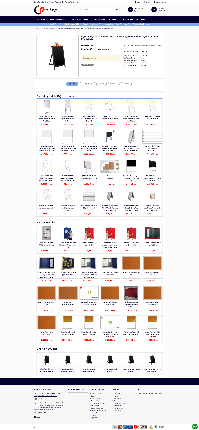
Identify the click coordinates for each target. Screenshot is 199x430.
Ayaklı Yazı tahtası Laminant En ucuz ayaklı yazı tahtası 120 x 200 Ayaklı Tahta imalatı (47, 149)
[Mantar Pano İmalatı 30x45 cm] (131, 263)
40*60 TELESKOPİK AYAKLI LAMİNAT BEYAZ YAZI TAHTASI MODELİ (68, 178)
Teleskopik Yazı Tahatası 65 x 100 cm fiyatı (152, 118)
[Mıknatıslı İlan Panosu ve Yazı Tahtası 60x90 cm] (89, 293)
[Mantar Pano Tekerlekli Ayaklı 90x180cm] (89, 323)
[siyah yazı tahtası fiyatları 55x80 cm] (110, 360)
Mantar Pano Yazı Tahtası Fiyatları (110, 177)
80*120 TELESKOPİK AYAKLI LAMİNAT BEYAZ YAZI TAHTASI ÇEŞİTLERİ (46, 178)
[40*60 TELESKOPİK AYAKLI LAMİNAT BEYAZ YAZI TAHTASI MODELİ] (68, 166)
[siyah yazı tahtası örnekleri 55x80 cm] (68, 360)
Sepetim (93, 396)
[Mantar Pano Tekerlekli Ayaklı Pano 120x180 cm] (131, 323)
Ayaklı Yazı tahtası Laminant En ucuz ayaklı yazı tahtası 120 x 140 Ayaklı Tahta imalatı (68, 149)
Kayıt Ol (138, 2)
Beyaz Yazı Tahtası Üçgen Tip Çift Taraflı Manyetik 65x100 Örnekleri (110, 208)
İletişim (136, 11)
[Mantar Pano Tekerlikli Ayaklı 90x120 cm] (68, 323)
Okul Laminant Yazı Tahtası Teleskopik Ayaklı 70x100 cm (46, 119)
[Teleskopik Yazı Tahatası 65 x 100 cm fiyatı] (152, 107)
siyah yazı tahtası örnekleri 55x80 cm (67, 370)
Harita (37, 417)
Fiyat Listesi (95, 418)
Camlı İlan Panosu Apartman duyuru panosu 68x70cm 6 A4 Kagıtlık (110, 245)
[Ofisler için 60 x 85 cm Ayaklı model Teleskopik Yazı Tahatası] (131, 107)
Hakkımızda (117, 401)
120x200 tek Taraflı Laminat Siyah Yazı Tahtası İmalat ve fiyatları (152, 178)
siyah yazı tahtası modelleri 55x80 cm (88, 370)
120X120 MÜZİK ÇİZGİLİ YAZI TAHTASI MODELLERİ (152, 148)
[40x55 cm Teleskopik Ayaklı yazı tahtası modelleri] (68, 196)
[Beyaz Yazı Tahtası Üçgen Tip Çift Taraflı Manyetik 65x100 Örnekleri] (110, 196)
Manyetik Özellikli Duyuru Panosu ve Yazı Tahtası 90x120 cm (110, 334)
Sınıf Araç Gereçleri (49, 28)
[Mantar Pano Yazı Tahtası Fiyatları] (110, 166)
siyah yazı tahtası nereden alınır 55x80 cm (152, 370)
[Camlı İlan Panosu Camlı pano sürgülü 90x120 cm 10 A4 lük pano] (89, 263)
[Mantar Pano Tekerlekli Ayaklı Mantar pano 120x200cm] (152, 323)
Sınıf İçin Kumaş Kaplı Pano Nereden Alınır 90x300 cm (131, 304)
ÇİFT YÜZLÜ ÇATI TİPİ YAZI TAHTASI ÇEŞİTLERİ (89, 177)
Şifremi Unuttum (160, 2)
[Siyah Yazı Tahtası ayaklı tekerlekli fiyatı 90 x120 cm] (131, 166)
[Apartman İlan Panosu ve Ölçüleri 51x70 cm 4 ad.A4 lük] (68, 233)
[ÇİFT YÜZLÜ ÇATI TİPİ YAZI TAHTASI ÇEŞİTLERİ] (89, 166)
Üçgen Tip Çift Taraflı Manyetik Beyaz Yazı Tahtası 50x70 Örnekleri (131, 208)
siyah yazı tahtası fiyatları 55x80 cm (110, 370)
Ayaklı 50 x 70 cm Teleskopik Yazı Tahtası (110, 118)
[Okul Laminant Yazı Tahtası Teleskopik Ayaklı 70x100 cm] (47, 107)
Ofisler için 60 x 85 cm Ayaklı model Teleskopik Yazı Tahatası (131, 119)
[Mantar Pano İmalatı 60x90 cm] (47, 293)
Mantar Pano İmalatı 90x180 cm (46, 333)
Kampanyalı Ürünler (120, 403)
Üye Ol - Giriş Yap (96, 393)
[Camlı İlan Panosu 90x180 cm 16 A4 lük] (110, 263)
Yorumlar (113, 84)
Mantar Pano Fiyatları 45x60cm (152, 274)
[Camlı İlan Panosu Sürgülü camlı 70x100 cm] (152, 233)
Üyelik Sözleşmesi (97, 408)
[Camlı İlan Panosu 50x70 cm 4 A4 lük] (89, 233)
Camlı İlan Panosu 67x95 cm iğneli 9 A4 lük (131, 244)
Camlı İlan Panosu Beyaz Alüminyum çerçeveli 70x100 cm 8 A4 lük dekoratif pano (46, 276)
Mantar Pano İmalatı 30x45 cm (131, 274)
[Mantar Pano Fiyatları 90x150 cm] (152, 293)
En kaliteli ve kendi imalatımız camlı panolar (149, 393)
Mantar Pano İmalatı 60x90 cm (46, 303)
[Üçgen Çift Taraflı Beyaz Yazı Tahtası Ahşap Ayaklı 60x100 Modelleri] (152, 196)
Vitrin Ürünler (118, 406)
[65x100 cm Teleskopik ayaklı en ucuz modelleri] (47, 196)
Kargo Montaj (87, 84)
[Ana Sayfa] (46, 10)
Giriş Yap (148, 2)
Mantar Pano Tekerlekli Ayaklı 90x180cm (88, 333)
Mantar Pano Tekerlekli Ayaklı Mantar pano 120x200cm (152, 334)
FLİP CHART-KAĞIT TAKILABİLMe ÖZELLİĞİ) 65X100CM (89, 119)
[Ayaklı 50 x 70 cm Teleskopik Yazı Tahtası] (110, 107)
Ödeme (101, 84)
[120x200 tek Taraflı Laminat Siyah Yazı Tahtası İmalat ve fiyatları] (152, 166)
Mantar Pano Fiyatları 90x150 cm (152, 303)
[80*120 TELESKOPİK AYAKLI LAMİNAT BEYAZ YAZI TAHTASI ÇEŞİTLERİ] (47, 166)
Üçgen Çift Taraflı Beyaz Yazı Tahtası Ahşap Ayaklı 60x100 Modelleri (152, 208)
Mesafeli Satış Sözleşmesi (99, 410)
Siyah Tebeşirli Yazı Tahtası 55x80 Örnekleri (46, 370)
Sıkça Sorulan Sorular (98, 403)
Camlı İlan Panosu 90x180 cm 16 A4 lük (110, 274)
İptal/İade (72, 84)
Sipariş (93, 415)
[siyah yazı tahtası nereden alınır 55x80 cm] (152, 360)
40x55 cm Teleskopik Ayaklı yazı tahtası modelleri (68, 208)
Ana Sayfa (37, 28)
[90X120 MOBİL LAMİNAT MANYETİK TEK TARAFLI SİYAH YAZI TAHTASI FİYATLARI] (110, 137)
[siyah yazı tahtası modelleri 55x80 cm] (89, 360)
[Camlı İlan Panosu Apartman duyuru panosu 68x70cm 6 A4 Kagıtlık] (110, 233)
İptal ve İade (95, 406)
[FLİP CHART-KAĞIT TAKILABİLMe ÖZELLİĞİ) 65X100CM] (89, 107)
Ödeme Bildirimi (96, 401)
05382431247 (42, 412)
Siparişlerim (138, 10)
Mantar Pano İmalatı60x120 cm (68, 303)
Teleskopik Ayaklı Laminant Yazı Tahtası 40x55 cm (68, 119)
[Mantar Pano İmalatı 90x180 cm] (47, 323)
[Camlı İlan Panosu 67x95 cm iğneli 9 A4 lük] (131, 233)
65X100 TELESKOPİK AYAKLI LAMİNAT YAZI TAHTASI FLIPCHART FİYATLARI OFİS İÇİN (131, 149)
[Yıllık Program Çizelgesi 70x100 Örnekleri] (89, 196)
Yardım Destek (95, 413)
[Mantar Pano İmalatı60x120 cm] (68, 293)
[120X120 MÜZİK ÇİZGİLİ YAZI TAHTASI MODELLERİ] (152, 137)
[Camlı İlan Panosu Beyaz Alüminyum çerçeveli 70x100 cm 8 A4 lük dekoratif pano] (47, 263)
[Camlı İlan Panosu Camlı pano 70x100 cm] (68, 263)
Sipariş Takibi (95, 398)
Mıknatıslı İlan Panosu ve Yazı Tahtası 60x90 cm (89, 303)
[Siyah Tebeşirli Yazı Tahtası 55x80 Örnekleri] (47, 360)
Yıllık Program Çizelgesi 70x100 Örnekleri (89, 207)
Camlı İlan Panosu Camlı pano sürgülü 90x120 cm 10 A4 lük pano (89, 275)
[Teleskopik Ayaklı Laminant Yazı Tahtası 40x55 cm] (68, 107)
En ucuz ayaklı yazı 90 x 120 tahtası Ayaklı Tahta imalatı (89, 148)
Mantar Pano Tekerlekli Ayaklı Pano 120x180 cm (131, 333)
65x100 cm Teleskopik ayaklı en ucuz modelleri (46, 207)
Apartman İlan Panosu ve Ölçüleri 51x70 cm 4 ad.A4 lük (67, 245)
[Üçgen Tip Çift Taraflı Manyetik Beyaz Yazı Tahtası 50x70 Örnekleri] (131, 196)
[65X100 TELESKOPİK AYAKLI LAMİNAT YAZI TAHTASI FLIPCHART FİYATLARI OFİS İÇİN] (131, 137)
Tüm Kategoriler (119, 408)
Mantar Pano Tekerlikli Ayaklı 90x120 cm (67, 333)
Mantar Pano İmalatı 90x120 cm (110, 303)
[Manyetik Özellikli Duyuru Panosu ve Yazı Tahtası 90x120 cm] (110, 323)
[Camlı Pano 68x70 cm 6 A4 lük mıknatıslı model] (47, 233)
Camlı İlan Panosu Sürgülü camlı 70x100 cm (152, 244)
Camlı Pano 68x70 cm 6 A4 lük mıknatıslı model (46, 244)
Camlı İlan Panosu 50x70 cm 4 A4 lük (89, 244)
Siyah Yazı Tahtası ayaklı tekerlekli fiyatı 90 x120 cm (131, 178)
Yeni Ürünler (117, 398)
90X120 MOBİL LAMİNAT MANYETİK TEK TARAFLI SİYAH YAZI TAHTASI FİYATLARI (110, 149)
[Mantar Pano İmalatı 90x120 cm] (110, 293)
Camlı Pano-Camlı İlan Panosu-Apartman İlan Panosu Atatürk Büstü (56, 2)
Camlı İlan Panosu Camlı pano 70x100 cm (68, 274)
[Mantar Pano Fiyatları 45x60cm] (152, 263)
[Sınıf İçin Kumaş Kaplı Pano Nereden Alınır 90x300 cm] (131, 293)
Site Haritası (117, 410)
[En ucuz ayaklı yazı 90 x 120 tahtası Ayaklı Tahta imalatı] (89, 137)
